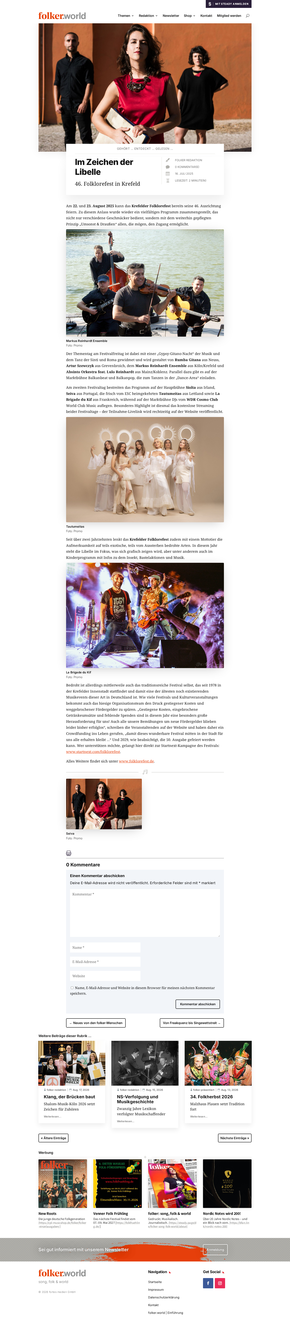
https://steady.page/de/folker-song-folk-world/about (172, 1224)
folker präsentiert (203, 1089)
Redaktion (146, 16)
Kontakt (206, 16)
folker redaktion (188, 160)
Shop (188, 16)
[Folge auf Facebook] (208, 1283)
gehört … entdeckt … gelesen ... (145, 149)
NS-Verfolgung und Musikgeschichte (137, 1099)
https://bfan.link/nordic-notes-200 (226, 1224)
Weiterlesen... (52, 1116)
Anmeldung (215, 1250)
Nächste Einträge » (234, 1138)
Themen (124, 16)
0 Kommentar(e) (187, 166)
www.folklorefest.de (136, 761)
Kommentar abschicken (198, 1004)
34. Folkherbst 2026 (211, 1096)
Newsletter (171, 16)
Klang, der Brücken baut (69, 1096)
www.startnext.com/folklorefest (93, 751)
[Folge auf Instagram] (220, 1283)
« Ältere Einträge (53, 1138)
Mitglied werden (229, 16)
